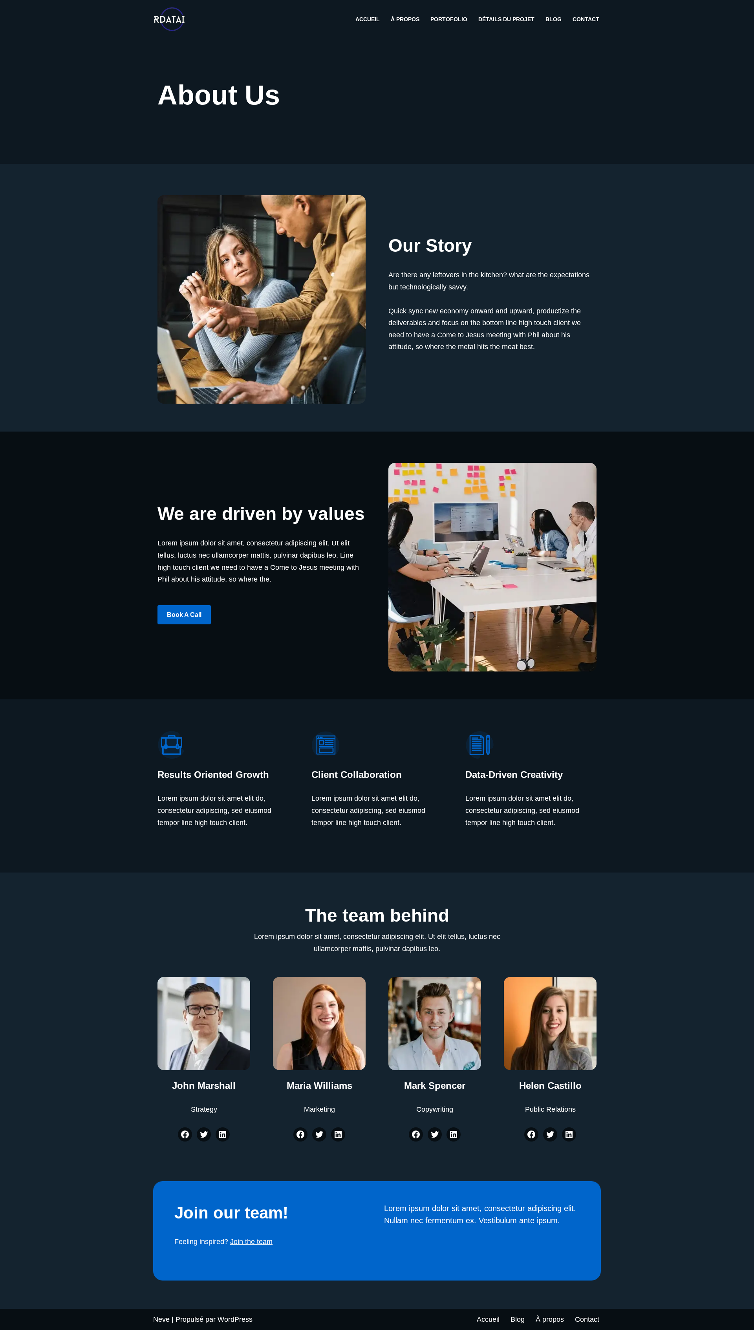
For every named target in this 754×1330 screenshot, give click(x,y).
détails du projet (506, 19)
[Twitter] (204, 1134)
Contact (586, 19)
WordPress (235, 1319)
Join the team (251, 1242)
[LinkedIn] (223, 1134)
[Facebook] (185, 1134)
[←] (171, 19)
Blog (553, 19)
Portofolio (448, 19)
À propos (405, 19)
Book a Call (184, 614)
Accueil (367, 19)
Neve (161, 1319)
